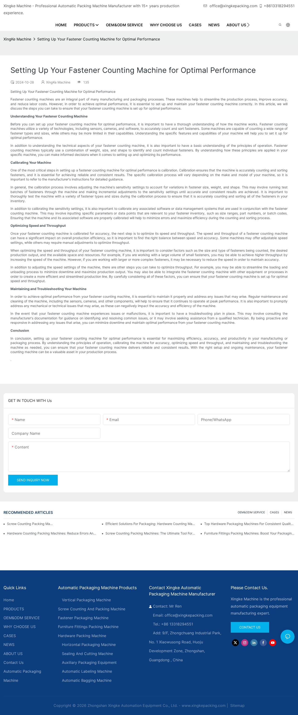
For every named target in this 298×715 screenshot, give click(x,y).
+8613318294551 (279, 5)
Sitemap (237, 705)
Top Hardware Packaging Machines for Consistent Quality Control (249, 524)
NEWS (288, 512)
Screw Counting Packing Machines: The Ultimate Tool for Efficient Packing (150, 533)
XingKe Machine (17, 39)
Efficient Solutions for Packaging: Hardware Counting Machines (150, 524)
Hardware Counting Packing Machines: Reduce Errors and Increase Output (52, 533)
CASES (274, 512)
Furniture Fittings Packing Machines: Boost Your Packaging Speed (249, 533)
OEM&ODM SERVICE (251, 512)
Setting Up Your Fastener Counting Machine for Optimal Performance (98, 39)
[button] (248, 25)
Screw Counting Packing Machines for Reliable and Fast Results (30, 524)
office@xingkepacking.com (233, 5)
